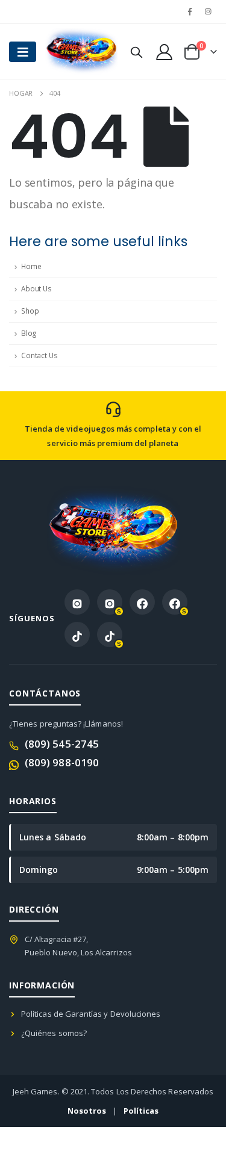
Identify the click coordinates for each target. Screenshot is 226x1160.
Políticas (141, 1110)
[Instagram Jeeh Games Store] (77, 602)
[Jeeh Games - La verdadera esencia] (69, 51)
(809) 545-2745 (62, 744)
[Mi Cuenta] (164, 51)
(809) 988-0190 (62, 762)
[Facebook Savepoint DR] (174, 602)
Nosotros (87, 1110)
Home (31, 266)
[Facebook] (190, 11)
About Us (36, 288)
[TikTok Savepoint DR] (109, 634)
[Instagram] (208, 11)
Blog (28, 333)
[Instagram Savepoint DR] (109, 602)
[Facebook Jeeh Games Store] (142, 602)
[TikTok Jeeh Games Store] (77, 634)
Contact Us (39, 355)
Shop (30, 310)
